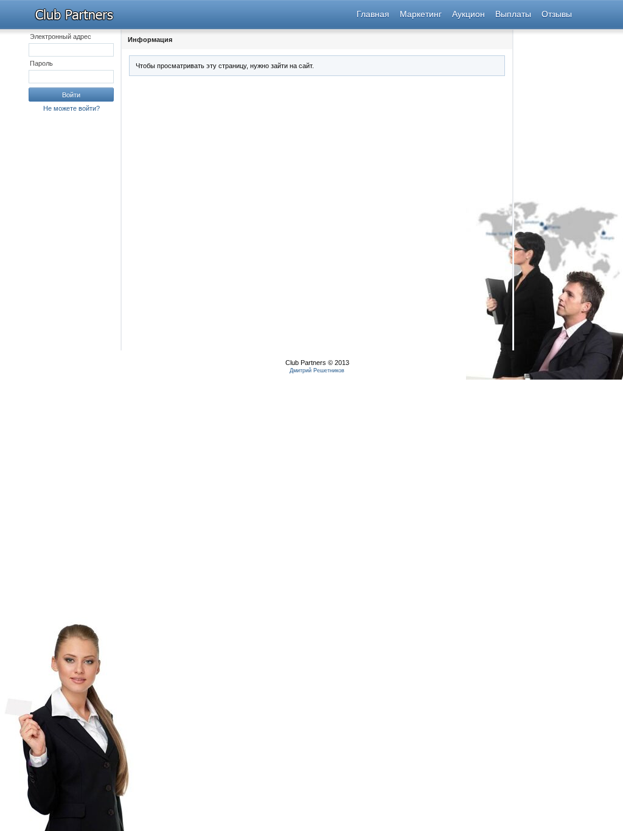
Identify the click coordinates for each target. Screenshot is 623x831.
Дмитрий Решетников (317, 370)
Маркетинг (421, 14)
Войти (71, 95)
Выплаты (513, 14)
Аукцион (468, 14)
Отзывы (556, 14)
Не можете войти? (71, 108)
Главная (373, 14)
